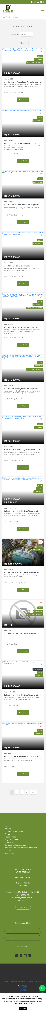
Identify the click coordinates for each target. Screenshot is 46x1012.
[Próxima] (33, 792)
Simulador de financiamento (15, 845)
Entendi (23, 1008)
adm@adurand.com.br (23, 877)
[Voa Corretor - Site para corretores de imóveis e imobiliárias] (23, 991)
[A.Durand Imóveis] (14, 9)
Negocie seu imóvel (12, 839)
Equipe (7, 834)
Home (3, 17)
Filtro (22, 43)
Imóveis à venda (12, 17)
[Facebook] (32, 2)
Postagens (9, 842)
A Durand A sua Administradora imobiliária (21, 847)
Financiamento (10, 837)
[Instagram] (35, 2)
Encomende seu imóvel (14, 831)
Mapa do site (10, 853)
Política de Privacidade (23, 1003)
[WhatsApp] (41, 2)
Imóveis (8, 828)
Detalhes (23, 99)
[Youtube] (38, 2)
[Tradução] (43, 2)
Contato (8, 850)
